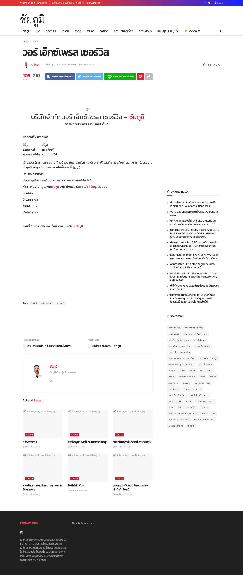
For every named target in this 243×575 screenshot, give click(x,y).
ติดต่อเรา (80, 3)
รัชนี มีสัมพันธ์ (76, 485)
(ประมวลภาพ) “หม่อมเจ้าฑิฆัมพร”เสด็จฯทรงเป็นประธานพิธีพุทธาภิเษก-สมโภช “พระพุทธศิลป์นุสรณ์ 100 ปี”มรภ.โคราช (193, 246)
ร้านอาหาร (174, 382)
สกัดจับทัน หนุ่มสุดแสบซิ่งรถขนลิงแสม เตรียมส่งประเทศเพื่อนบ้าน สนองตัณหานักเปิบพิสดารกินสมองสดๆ (193, 276)
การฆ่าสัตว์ (174, 334)
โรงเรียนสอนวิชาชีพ (203, 419)
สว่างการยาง (30, 442)
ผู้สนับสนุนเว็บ (171, 31)
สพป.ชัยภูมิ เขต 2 (177, 395)
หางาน (65, 31)
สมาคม (189, 401)
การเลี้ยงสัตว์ (205, 364)
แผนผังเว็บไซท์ (93, 3)
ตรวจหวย (205, 370)
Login (220, 3)
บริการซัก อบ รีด (187, 376)
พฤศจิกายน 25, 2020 (124, 494)
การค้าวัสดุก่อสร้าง (194, 327)
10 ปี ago (50, 64)
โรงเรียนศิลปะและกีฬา (179, 419)
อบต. (180, 407)
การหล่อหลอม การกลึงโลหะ (182, 358)
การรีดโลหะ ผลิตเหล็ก (179, 352)
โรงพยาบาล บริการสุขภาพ (181, 413)
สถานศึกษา (145, 31)
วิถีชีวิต (104, 31)
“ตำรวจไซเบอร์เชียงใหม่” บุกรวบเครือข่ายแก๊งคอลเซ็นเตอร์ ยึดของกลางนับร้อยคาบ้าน (192, 204)
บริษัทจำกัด (46, 303)
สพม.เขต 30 (175, 401)
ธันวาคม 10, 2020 (32, 494)
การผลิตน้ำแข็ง (202, 346)
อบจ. (171, 407)
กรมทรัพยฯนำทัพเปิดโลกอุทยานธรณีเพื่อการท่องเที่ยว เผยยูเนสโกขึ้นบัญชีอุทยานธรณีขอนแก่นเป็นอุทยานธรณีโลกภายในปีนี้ (192, 298)
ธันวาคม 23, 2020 (123, 446)
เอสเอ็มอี (192, 407)
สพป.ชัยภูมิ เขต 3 (199, 395)
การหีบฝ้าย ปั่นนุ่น (208, 358)
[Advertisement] (158, 15)
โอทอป (190, 425)
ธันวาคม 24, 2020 (77, 446)
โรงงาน (35, 41)
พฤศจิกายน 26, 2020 (78, 490)
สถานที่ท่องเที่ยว (123, 31)
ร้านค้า (90, 31)
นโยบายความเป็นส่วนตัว (63, 3)
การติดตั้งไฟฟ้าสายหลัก (195, 334)
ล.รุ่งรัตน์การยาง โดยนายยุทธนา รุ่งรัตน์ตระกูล (42, 487)
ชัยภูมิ (32, 19)
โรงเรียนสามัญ (176, 425)
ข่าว (38, 31)
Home (26, 41)
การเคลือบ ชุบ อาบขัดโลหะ (181, 364)
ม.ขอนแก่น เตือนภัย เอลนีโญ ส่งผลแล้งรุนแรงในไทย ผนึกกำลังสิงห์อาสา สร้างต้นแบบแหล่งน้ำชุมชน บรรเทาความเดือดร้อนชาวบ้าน (194, 233)
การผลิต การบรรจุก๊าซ (180, 346)
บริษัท (202, 376)
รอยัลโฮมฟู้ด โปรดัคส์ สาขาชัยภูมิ (132, 442)
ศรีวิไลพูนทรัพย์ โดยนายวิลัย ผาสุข (87, 442)
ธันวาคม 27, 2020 (32, 446)
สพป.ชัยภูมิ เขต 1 (192, 389)
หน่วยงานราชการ (205, 401)
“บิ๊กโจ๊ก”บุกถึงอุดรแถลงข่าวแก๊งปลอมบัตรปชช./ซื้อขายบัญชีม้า (194, 287)
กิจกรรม (51, 31)
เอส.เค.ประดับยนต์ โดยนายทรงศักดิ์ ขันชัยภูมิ (130, 487)
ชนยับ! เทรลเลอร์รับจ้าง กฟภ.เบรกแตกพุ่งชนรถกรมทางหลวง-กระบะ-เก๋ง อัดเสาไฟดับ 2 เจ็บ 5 (193, 256)
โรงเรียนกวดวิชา (207, 413)
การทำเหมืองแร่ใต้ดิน (179, 340)
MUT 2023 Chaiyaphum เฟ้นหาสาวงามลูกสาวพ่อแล (193, 213)
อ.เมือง (60, 303)
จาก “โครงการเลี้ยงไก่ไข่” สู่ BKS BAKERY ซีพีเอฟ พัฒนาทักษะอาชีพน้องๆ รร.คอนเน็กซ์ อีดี (192, 222)
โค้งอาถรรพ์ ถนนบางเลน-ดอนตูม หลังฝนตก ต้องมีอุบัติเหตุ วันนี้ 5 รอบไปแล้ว (192, 266)
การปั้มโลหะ (199, 340)
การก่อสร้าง (174, 327)
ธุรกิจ (78, 31)
